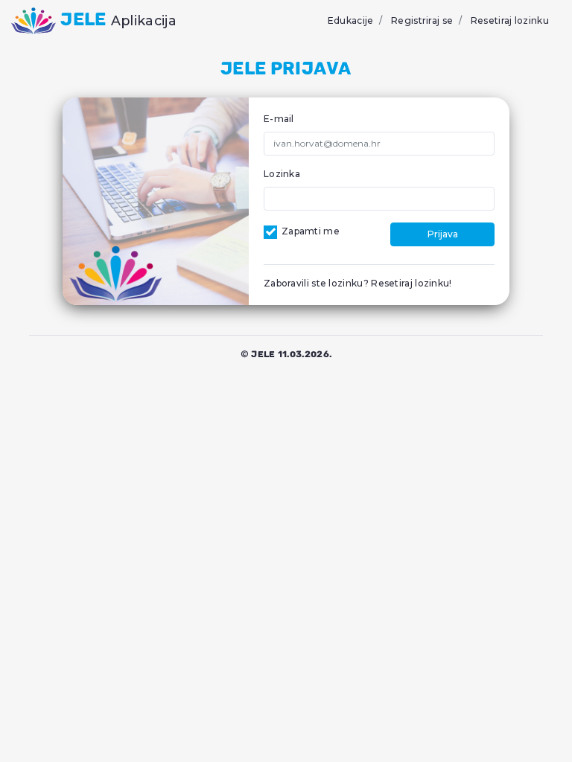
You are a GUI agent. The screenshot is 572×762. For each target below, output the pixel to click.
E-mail (279, 118)
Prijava (443, 234)
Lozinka (282, 173)
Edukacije (351, 20)
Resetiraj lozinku (510, 20)
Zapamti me (311, 231)
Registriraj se (422, 20)
